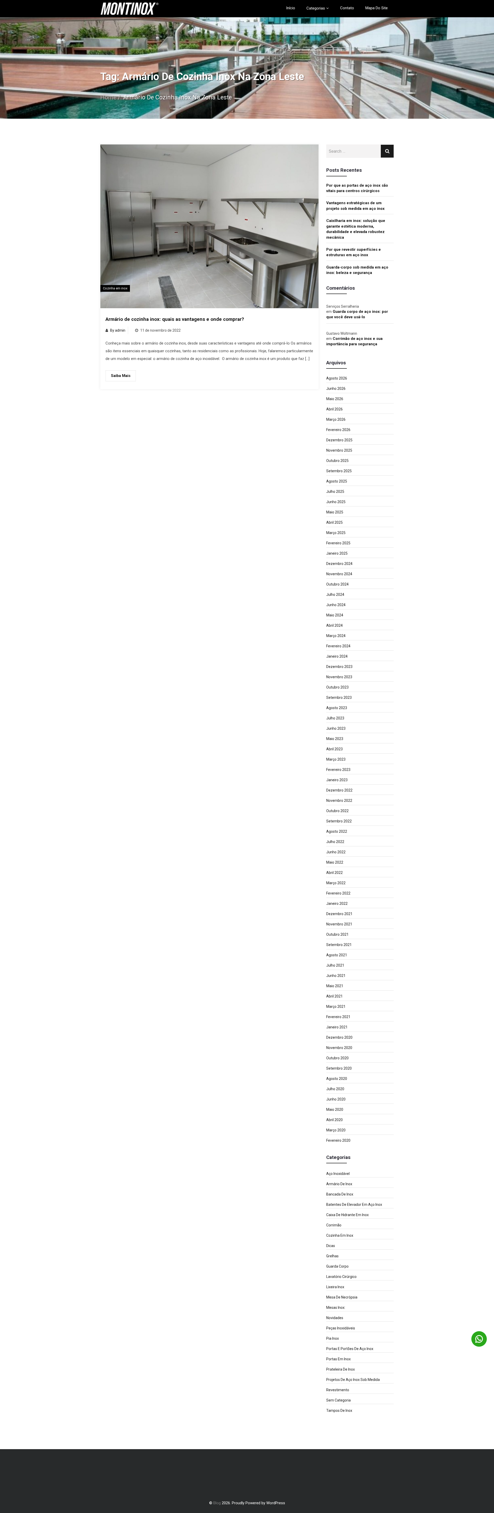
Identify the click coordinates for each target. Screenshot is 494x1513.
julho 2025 (335, 491)
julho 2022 (335, 842)
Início (290, 8)
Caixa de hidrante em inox (347, 1215)
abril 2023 (334, 749)
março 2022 (336, 883)
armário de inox (339, 1184)
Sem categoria (338, 1400)
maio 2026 (334, 399)
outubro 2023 (337, 687)
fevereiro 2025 (338, 543)
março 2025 (336, 533)
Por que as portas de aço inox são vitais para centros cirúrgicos (357, 188)
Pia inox (332, 1338)
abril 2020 (334, 1120)
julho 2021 (335, 965)
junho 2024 (336, 605)
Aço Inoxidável (338, 1174)
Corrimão (333, 1225)
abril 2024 (334, 625)
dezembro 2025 (339, 440)
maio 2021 (334, 986)
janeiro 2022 (337, 903)
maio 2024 (334, 615)
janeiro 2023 (337, 780)
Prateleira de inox (340, 1369)
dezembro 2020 (339, 1037)
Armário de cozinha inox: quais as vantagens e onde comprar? (174, 319)
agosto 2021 (336, 955)
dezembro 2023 (339, 667)
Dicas (330, 1246)
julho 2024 (335, 594)
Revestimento (337, 1390)
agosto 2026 (336, 378)
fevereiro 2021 (338, 1017)
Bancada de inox (339, 1194)
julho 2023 (335, 718)
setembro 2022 (339, 821)
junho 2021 (336, 976)
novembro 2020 (339, 1048)
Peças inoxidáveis (340, 1328)
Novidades (334, 1318)
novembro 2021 (339, 924)
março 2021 (336, 1006)
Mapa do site (376, 8)
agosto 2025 (336, 481)
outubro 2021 (337, 934)
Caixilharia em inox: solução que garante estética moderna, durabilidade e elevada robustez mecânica (355, 228)
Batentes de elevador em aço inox (354, 1204)
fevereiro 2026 (338, 430)
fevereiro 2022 (338, 893)
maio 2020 (334, 1109)
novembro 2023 (339, 677)
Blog (217, 1503)
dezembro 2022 (339, 790)
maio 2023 (334, 739)
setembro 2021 (339, 945)
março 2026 (336, 419)
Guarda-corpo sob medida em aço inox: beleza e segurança (357, 270)
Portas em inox (338, 1359)
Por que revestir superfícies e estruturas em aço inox (353, 252)
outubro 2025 (337, 461)
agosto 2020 (336, 1079)
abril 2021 (334, 996)
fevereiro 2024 (338, 646)
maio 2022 (334, 862)
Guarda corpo (337, 1266)
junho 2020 (336, 1099)
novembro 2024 (339, 574)
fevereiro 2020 (338, 1140)
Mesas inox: (335, 1307)
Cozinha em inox (115, 288)
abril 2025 (334, 522)
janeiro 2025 (337, 553)
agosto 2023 (336, 708)
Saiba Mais (120, 375)
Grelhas (332, 1256)
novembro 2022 (339, 800)
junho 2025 (336, 502)
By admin (117, 330)
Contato (347, 8)
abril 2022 (334, 873)
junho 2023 (336, 728)
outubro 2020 (337, 1058)
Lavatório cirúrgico (341, 1277)
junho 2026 (336, 388)
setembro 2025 (339, 471)
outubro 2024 (337, 584)
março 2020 (336, 1130)
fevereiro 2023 (338, 770)
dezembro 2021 (339, 914)
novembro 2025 (339, 450)
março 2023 (336, 759)
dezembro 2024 (339, 564)
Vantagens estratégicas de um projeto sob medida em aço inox (355, 206)
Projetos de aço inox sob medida (353, 1380)
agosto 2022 (336, 831)
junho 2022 (336, 852)
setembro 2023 (339, 697)
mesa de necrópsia (341, 1297)
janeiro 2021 (337, 1027)
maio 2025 (334, 512)
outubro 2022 (337, 811)
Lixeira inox (335, 1287)
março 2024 (336, 636)
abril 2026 (334, 409)
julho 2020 (335, 1089)
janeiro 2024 (337, 656)
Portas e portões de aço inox (349, 1349)
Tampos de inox (339, 1410)
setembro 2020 (339, 1068)
